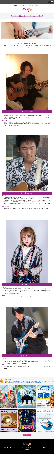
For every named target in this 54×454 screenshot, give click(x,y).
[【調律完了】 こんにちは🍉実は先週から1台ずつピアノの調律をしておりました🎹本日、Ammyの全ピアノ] (27, 396)
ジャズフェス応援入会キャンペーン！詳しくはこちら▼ (27, 16)
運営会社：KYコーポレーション (9, 447)
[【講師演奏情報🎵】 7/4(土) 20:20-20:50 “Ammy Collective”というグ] (27, 420)
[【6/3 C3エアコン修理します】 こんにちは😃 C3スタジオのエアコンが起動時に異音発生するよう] (45, 420)
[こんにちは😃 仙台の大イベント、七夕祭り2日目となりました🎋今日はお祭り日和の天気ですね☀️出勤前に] (9, 396)
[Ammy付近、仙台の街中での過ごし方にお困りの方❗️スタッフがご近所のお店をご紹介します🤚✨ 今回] (9, 420)
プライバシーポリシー (27, 447)
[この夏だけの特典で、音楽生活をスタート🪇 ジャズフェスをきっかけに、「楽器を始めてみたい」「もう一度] (45, 396)
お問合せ (45, 447)
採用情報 (27, 449)
